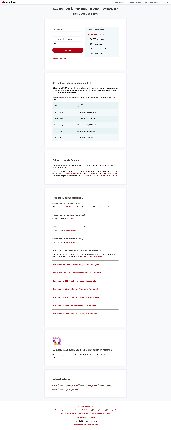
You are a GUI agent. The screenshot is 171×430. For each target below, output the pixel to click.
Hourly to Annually (70, 410)
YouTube (90, 406)
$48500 (62, 389)
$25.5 (97, 176)
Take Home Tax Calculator (152, 2)
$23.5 (83, 176)
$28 (116, 176)
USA (62, 413)
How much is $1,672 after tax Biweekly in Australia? (75, 297)
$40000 (55, 385)
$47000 (109, 385)
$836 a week (70, 219)
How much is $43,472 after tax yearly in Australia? (75, 281)
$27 (108, 176)
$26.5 (105, 176)
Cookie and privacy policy (82, 424)
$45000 (95, 385)
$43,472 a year (71, 207)
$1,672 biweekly (71, 230)
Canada (68, 413)
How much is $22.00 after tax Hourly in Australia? (74, 314)
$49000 (69, 389)
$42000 (69, 385)
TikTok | (82, 406)
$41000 (62, 385)
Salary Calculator (120, 2)
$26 (101, 176)
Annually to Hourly (56, 410)
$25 (94, 176)
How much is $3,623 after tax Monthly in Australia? (75, 289)
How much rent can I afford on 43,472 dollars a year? (76, 265)
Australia (93, 413)
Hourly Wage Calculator (134, 2)
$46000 (102, 385)
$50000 (75, 389)
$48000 (55, 389)
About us (95, 424)
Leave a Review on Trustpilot (85, 417)
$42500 (75, 385)
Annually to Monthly (114, 410)
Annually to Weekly (99, 410)
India (108, 413)
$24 (86, 176)
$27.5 (112, 176)
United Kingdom (77, 413)
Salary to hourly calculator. (93, 256)
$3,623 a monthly (72, 242)
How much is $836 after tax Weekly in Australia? (74, 305)
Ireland (86, 413)
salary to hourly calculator (73, 173)
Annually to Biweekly (85, 410)
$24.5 (90, 176)
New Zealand (101, 413)
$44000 (89, 385)
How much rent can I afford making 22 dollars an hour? (77, 273)
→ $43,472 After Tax (59, 58)
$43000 (82, 385)
